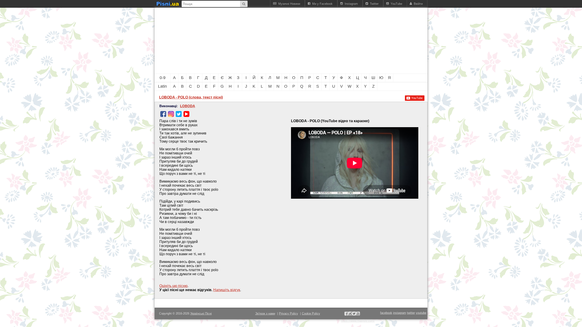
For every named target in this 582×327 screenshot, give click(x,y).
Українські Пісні (201, 313)
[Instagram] (171, 114)
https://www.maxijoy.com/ (358, 320)
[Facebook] (163, 114)
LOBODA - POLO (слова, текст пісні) (191, 97)
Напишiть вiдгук (226, 290)
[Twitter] (179, 114)
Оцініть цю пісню (173, 286)
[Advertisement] (266, 40)
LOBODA (187, 106)
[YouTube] (186, 114)
